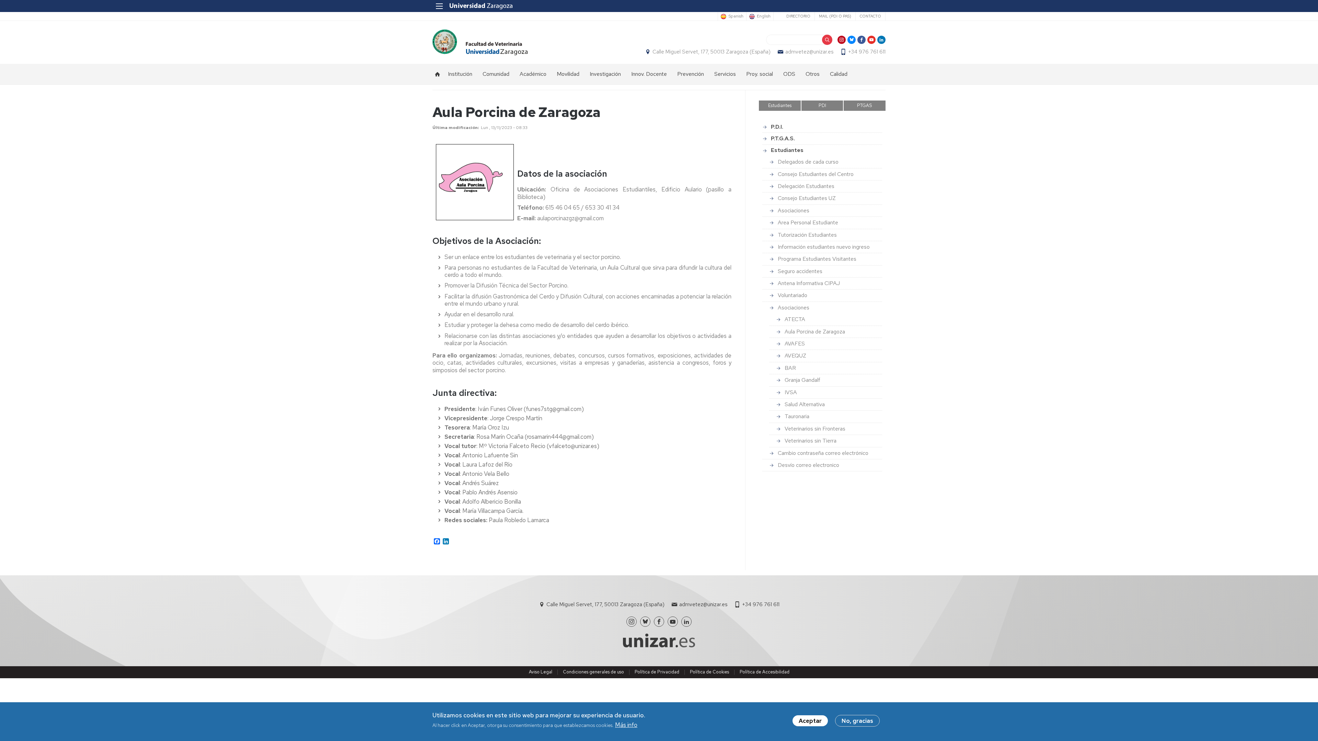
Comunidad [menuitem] (496, 74)
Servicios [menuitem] (725, 74)
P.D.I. (777, 126)
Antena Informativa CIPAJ (809, 283)
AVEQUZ (795, 355)
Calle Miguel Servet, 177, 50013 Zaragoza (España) (711, 51)
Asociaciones (793, 210)
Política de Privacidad (657, 672)
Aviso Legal (540, 672)
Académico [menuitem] (533, 74)
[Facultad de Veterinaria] (480, 42)
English (764, 16)
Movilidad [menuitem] (568, 74)
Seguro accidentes (800, 271)
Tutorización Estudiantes (807, 234)
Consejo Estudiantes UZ (807, 198)
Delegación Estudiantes (806, 186)
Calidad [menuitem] (838, 74)
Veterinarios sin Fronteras (815, 428)
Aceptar (810, 721)
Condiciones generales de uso (593, 672)
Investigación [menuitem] (605, 74)
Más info (626, 725)
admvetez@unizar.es (809, 51)
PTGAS (864, 105)
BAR (790, 368)
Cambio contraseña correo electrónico (823, 453)
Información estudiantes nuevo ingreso (824, 246)
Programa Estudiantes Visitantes (817, 258)
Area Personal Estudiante (808, 222)
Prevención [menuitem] (690, 74)
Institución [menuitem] (460, 74)
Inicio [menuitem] (437, 74)
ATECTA (795, 319)
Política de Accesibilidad (764, 672)
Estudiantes (779, 105)
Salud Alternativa (805, 404)
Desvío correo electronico (808, 465)
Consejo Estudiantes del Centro (816, 174)
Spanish (735, 16)
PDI (822, 105)
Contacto (870, 16)
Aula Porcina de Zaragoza (815, 331)
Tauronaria (797, 416)
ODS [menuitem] (789, 74)
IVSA (791, 392)
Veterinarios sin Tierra (810, 440)
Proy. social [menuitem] (759, 74)
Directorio (798, 16)
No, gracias (857, 721)
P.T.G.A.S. (783, 138)
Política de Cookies (709, 672)
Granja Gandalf (802, 380)
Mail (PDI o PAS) (835, 16)
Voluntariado (792, 295)
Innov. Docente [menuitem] (649, 74)
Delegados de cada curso (808, 161)
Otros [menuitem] (813, 74)
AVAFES (795, 343)
